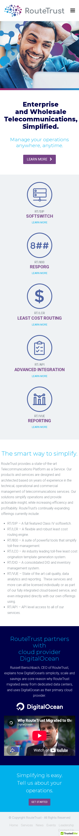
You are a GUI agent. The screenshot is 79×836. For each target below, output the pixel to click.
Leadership (66, 825)
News (40, 825)
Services (27, 825)
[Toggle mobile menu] (72, 10)
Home (13, 825)
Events (51, 825)
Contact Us (66, 830)
